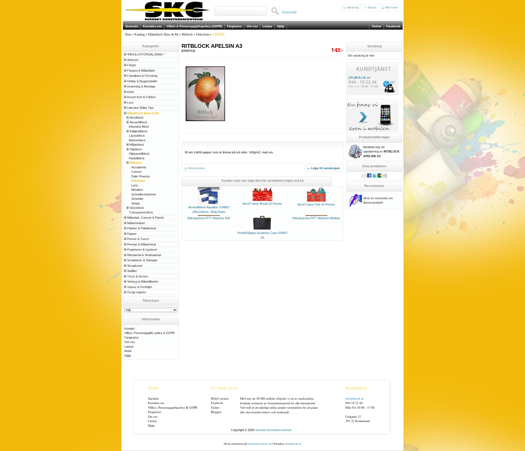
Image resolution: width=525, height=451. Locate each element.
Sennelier (137, 198)
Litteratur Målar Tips (140, 107)
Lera (130, 102)
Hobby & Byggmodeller (142, 81)
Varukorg (374, 46)
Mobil (127, 351)
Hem (128, 34)
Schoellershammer (143, 194)
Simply (135, 203)
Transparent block (141, 212)
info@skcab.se (359, 78)
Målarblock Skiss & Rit (163, 34)
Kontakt (129, 328)
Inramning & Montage (141, 86)
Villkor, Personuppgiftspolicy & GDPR (172, 407)
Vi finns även (224, 388)
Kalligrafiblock (139, 131)
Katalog (140, 34)
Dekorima (202, 34)
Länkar (129, 346)
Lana (134, 185)
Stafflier (132, 271)
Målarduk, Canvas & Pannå (145, 217)
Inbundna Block (139, 126)
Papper (132, 233)
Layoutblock (137, 135)
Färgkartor (131, 337)
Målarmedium (136, 223)
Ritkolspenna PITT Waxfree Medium (316, 218)
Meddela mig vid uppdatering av (381, 151)
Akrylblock (137, 117)
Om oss (129, 342)
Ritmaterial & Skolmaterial (144, 255)
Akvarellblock (138, 122)
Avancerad (289, 11)
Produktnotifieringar (374, 137)
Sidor (153, 388)
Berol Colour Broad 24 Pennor (262, 203)
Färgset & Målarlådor (141, 70)
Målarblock (137, 144)
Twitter (215, 407)
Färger (131, 65)
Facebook (217, 403)
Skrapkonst (134, 265)
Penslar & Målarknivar (141, 244)
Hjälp (127, 355)
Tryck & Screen (137, 276)
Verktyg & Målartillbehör (142, 281)
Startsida (153, 398)
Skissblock (137, 207)
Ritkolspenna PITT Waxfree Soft (208, 218)
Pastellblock (137, 158)
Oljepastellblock (139, 153)
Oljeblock (136, 149)
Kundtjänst (356, 388)
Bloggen (216, 412)
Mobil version (220, 398)
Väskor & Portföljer (139, 287)
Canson (136, 171)
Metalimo (137, 189)
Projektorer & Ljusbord (142, 249)
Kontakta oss (156, 403)
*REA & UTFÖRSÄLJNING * (146, 54)
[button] (351, 7)
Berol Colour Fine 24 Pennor (316, 204)
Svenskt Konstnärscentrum (273, 430)
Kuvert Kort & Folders (141, 97)
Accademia (138, 167)
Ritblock (187, 34)
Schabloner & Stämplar (142, 260)
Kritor (130, 91)
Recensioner (374, 186)
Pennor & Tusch (138, 239)
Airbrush (132, 59)
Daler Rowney (140, 176)
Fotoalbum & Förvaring (142, 75)
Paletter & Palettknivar (141, 228)
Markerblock (137, 140)
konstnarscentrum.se (259, 444)
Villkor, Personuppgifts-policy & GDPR (149, 333)
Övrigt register (136, 292)
